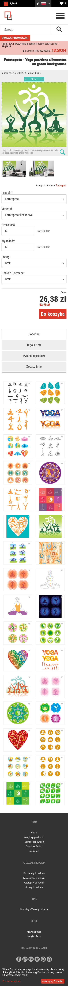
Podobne (34, 334)
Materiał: (7, 209)
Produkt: (7, 193)
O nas (34, 832)
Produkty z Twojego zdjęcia (34, 909)
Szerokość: (8, 225)
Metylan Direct (34, 931)
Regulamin (34, 851)
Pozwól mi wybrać (11, 981)
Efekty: (6, 257)
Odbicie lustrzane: (13, 273)
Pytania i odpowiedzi (34, 841)
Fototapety (61, 185)
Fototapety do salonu (34, 873)
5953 (44, 231)
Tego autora (34, 345)
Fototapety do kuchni (34, 882)
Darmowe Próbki (34, 846)
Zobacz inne (34, 366)
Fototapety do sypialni (34, 878)
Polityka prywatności (34, 837)
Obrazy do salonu (34, 887)
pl (38, 3)
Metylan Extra (34, 936)
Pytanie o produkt (34, 356)
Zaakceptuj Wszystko (52, 981)
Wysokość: (8, 241)
